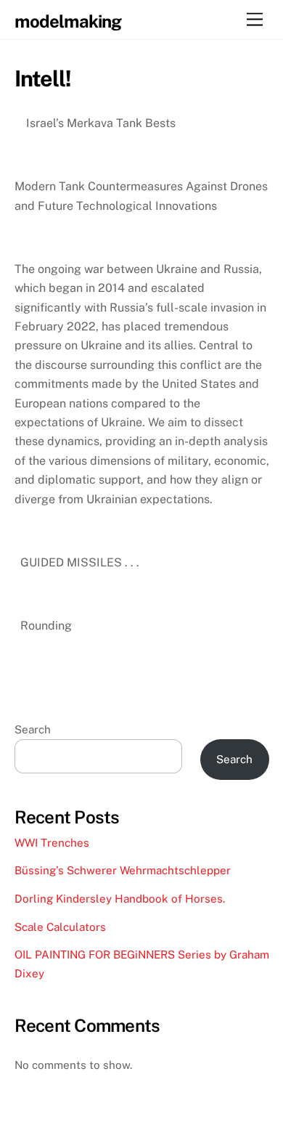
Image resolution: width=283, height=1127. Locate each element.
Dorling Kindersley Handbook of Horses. (120, 898)
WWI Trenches (52, 843)
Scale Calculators (60, 927)
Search (33, 729)
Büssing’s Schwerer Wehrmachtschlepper (124, 870)
